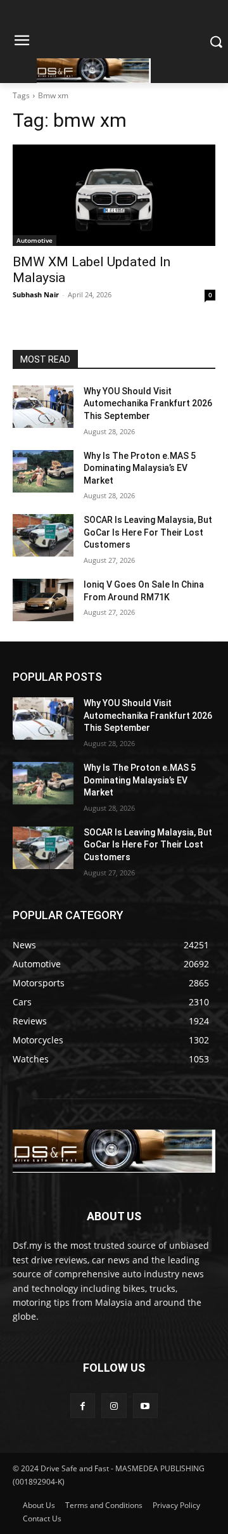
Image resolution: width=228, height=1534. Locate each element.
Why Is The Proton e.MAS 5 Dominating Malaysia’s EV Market (140, 468)
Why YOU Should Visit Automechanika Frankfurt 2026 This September (148, 403)
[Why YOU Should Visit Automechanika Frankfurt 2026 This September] (43, 406)
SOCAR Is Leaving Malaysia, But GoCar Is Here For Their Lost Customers (148, 532)
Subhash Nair (36, 294)
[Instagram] (113, 1405)
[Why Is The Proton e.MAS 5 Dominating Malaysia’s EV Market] (43, 471)
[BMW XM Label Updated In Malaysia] (114, 195)
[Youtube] (145, 1405)
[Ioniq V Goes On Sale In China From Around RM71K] (43, 600)
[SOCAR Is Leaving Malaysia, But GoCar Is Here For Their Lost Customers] (43, 535)
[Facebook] (82, 1405)
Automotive (34, 240)
